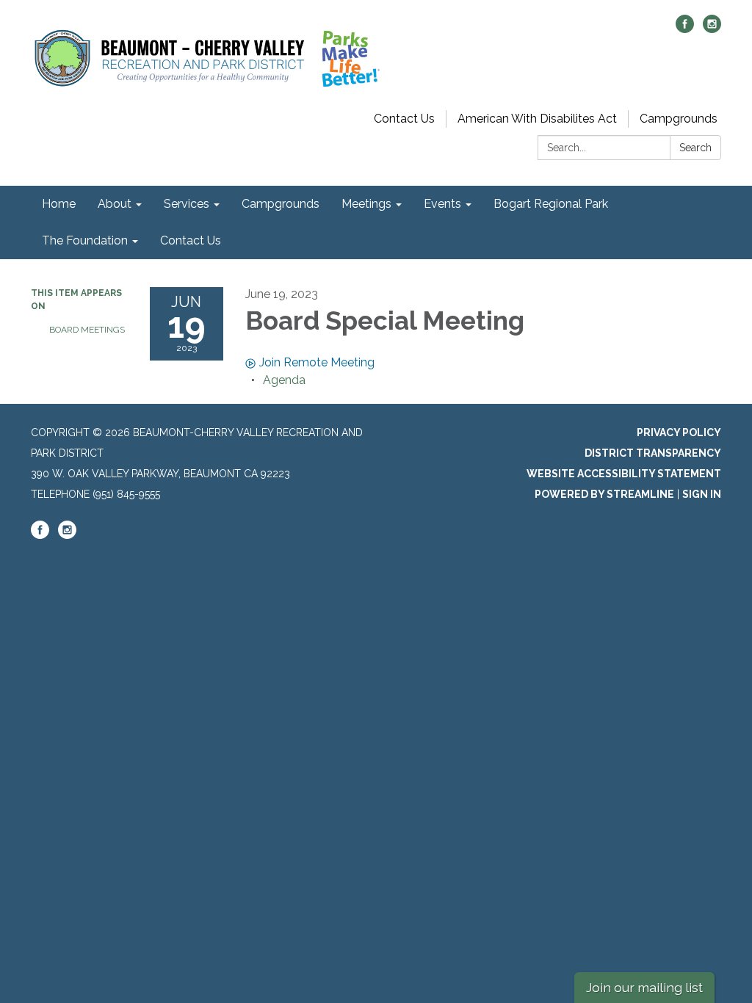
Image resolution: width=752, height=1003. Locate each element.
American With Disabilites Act (537, 119)
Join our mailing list (644, 987)
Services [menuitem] (186, 204)
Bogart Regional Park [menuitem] (551, 204)
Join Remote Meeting (317, 362)
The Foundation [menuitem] (85, 240)
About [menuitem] (114, 204)
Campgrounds (678, 119)
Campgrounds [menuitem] (280, 204)
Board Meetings (87, 330)
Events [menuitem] (442, 204)
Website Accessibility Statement (624, 473)
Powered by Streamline (604, 494)
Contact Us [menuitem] (190, 240)
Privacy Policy (679, 432)
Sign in (701, 494)
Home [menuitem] (59, 204)
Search (695, 147)
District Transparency (653, 453)
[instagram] (712, 29)
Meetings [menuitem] (366, 204)
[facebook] (685, 29)
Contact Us (404, 119)
